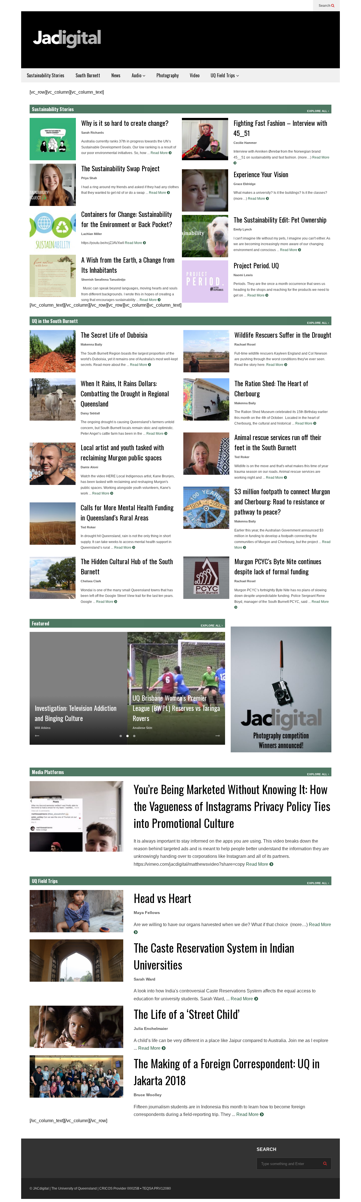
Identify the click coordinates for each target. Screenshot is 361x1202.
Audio (137, 75)
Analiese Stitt (142, 727)
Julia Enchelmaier (151, 1028)
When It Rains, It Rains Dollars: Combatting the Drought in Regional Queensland (125, 393)
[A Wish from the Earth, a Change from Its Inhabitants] (53, 276)
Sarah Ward (144, 979)
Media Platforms (48, 772)
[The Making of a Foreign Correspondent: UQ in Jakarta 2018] (76, 1076)
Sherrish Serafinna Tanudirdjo (103, 279)
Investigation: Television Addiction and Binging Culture (75, 713)
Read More (160, 153)
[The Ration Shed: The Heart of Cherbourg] (206, 399)
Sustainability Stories (45, 75)
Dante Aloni (89, 467)
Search (325, 6)
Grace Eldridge (245, 184)
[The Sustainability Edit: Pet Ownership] (205, 236)
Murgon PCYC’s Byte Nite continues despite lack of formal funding (277, 566)
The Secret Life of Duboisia (114, 334)
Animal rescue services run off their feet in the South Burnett (278, 442)
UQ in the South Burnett (55, 321)
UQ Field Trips (223, 75)
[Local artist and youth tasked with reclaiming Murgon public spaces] (53, 464)
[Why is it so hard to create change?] (53, 139)
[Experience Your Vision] (205, 190)
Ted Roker (88, 527)
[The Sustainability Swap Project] (53, 185)
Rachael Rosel (245, 344)
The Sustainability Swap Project (120, 168)
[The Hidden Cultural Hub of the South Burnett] (53, 578)
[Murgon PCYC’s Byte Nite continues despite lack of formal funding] (206, 578)
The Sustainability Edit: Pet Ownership (280, 219)
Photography (168, 75)
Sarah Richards (92, 132)
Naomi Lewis (243, 275)
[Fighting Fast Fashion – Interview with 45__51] (205, 139)
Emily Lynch (243, 229)
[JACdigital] (68, 43)
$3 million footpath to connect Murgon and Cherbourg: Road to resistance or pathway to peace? (282, 501)
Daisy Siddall (90, 413)
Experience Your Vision (261, 174)
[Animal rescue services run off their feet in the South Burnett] (206, 453)
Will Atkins (42, 727)
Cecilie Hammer (245, 142)
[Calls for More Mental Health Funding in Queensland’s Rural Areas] (53, 523)
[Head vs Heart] (76, 911)
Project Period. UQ (256, 265)
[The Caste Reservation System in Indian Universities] (76, 960)
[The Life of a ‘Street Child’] (76, 1027)
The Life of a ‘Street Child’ (186, 1013)
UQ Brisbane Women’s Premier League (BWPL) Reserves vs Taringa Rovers (176, 708)
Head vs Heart (162, 897)
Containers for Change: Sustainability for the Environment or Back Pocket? (126, 219)
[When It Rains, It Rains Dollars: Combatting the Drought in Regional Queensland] (53, 399)
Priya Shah (89, 178)
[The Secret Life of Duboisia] (53, 351)
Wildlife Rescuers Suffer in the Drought (282, 334)
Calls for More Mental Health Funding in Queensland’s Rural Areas (127, 512)
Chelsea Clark (91, 581)
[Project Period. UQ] (205, 281)
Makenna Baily (91, 344)
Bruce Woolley (148, 1095)
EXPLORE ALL (317, 111)
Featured (40, 623)
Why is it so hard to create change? (125, 123)
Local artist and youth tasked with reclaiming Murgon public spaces (122, 452)
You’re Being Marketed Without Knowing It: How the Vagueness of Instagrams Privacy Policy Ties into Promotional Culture (232, 806)
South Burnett (88, 75)
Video (194, 75)
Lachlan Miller (91, 234)
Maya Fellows (147, 912)
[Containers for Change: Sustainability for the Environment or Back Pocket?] (53, 230)
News (115, 75)
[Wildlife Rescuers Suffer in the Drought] (206, 351)
